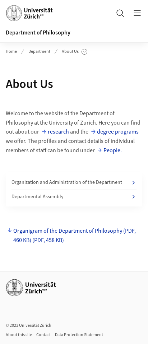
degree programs (118, 132)
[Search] (120, 13)
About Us (74, 51)
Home (11, 51)
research (58, 132)
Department (39, 51)
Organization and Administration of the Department (66, 182)
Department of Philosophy (38, 33)
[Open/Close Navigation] (137, 13)
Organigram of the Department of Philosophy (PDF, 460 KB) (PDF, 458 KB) (74, 235)
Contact (43, 335)
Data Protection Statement (79, 335)
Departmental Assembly (37, 196)
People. (112, 150)
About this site (19, 335)
